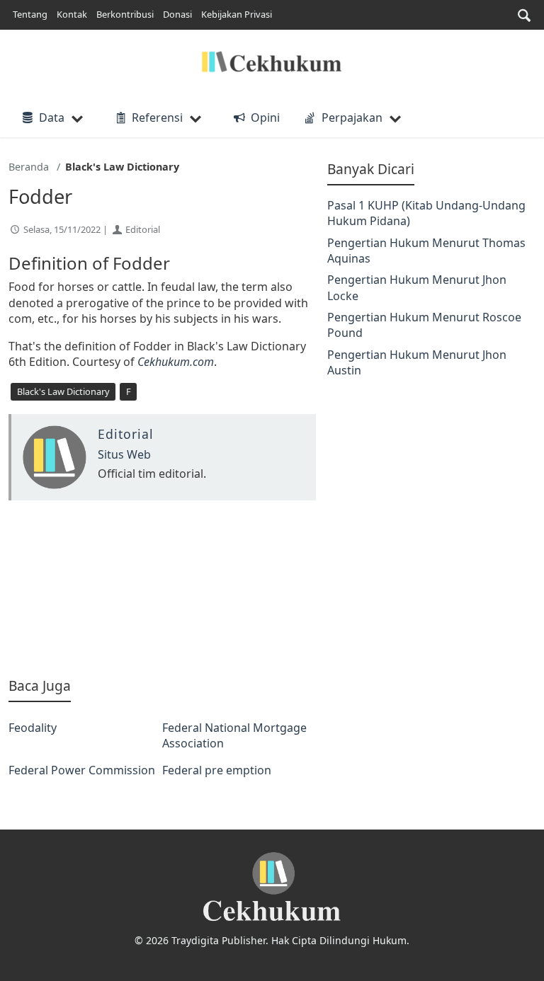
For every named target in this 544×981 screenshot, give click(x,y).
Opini (265, 117)
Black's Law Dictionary (63, 391)
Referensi (157, 117)
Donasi (177, 14)
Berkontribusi (125, 14)
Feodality (32, 727)
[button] (524, 15)
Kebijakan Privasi (236, 14)
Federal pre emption (216, 770)
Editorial (142, 229)
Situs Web (124, 454)
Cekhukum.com (175, 361)
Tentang (30, 14)
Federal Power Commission (81, 770)
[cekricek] (272, 887)
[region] (162, 588)
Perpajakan (352, 117)
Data (51, 117)
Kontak (72, 14)
